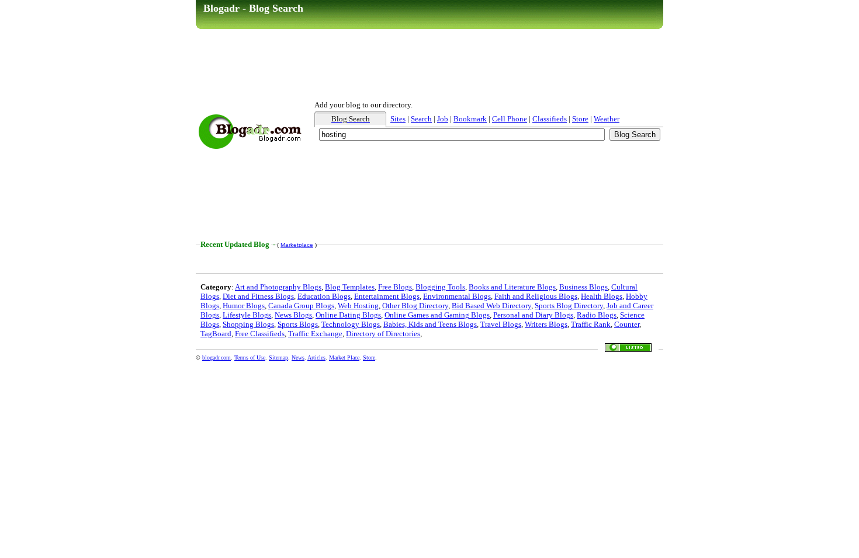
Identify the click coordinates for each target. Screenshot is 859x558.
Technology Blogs (350, 324)
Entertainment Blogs (387, 296)
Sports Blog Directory (569, 305)
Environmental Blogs (457, 296)
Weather (606, 118)
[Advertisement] (429, 65)
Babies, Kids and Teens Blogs (430, 324)
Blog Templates (350, 287)
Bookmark (470, 118)
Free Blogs (395, 287)
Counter (626, 324)
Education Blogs (324, 296)
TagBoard (215, 333)
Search (421, 118)
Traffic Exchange (315, 333)
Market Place (344, 357)
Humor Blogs (244, 305)
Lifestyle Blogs (247, 315)
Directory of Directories (383, 333)
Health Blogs (601, 296)
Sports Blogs (298, 324)
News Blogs (293, 315)
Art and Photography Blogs (278, 287)
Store (580, 118)
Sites (398, 118)
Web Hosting (358, 305)
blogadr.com (216, 357)
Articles (316, 357)
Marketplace (296, 245)
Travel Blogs (500, 324)
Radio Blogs (596, 315)
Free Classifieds (260, 333)
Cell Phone (509, 118)
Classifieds (549, 118)
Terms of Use (249, 357)
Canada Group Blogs (301, 305)
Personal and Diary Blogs (533, 315)
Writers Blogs (546, 324)
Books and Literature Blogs (512, 287)
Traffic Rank (591, 324)
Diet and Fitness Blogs (258, 296)
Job (442, 118)
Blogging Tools (440, 287)
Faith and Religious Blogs (535, 296)
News (298, 357)
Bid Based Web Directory (491, 305)
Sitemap (278, 357)
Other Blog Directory (415, 305)
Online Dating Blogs (348, 315)
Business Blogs (583, 287)
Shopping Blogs (248, 324)
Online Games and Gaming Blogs (437, 315)
